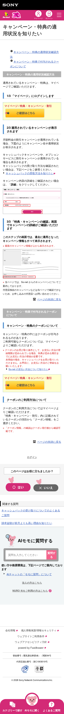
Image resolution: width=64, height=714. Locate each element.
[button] (59, 15)
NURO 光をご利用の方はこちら (30, 590)
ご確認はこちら (32, 113)
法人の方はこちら (32, 582)
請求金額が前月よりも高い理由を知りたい (26, 523)
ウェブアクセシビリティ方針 (31, 642)
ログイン (32, 457)
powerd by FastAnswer (31, 647)
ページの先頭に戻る (49, 299)
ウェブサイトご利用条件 (30, 636)
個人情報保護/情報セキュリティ (39, 630)
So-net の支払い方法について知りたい (28, 369)
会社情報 (10, 630)
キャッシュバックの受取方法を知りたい (30, 173)
